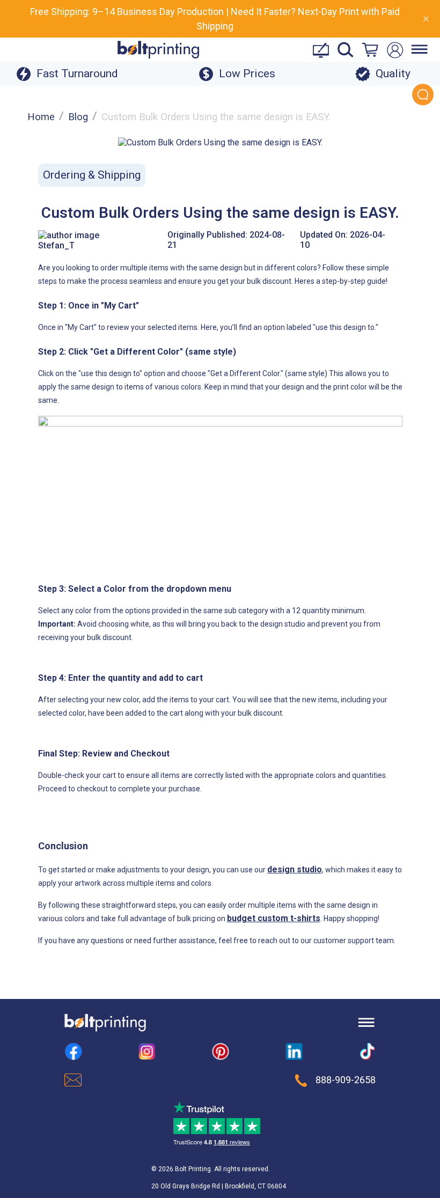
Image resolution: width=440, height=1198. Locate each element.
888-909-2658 (346, 1080)
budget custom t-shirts (273, 918)
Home (41, 117)
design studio (294, 869)
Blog (78, 117)
